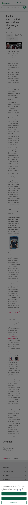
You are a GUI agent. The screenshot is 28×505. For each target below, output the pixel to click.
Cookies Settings (14, 502)
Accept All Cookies (14, 494)
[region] (14, 493)
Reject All (14, 498)
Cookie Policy (18, 491)
